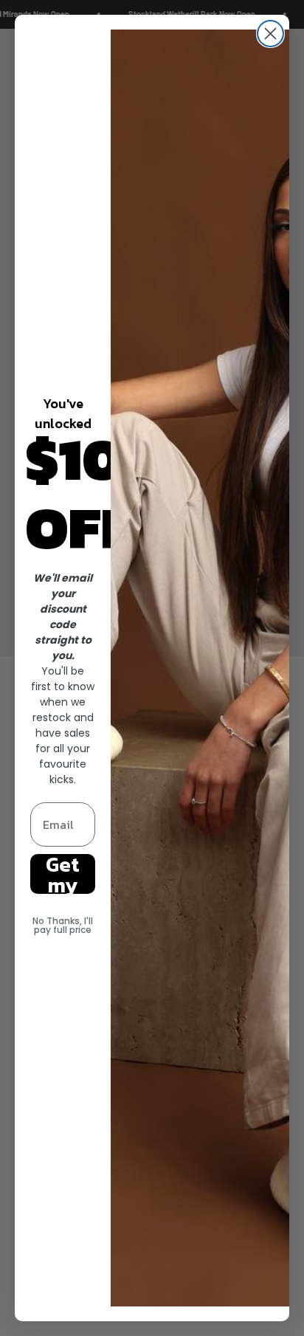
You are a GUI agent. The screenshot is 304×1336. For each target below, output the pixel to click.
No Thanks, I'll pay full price (62, 925)
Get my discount (63, 874)
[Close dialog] (270, 34)
